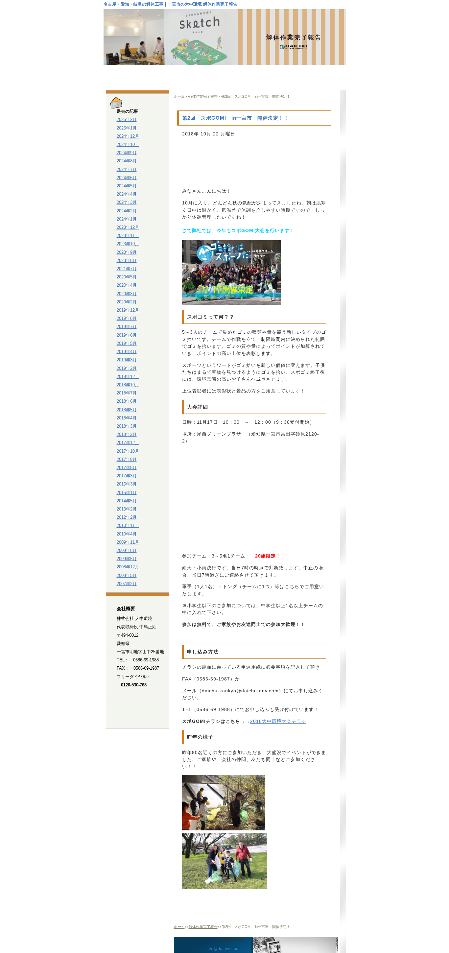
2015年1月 (127, 492)
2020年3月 (127, 293)
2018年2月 (127, 434)
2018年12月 (128, 376)
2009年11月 (128, 542)
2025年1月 (127, 128)
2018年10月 (128, 384)
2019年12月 (128, 310)
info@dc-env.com (223, 948)
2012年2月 (127, 517)
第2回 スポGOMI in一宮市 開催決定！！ (235, 118)
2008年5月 (127, 575)
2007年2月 (127, 583)
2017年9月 (127, 459)
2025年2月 (127, 119)
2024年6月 (127, 177)
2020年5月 (127, 276)
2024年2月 (127, 210)
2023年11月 (128, 235)
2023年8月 (127, 260)
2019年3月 (127, 359)
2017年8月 (127, 467)
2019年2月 (127, 368)
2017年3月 (127, 475)
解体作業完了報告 (203, 96)
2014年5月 (127, 500)
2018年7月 (127, 393)
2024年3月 (127, 202)
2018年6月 (127, 401)
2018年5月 (127, 409)
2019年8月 (127, 318)
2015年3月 (127, 484)
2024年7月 (127, 169)
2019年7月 (127, 326)
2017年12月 (128, 442)
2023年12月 (128, 227)
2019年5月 (127, 343)
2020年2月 (127, 301)
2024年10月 (128, 144)
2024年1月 (127, 219)
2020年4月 (127, 285)
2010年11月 (128, 525)
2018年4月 (127, 418)
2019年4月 (127, 351)
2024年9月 (127, 152)
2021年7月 (127, 268)
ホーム (179, 96)
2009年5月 (127, 558)
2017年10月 (128, 451)
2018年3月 (127, 426)
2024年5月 (127, 185)
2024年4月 (127, 194)
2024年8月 (127, 160)
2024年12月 (128, 136)
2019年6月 (127, 335)
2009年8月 (127, 550)
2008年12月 (128, 566)
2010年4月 (127, 534)
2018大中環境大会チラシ (278, 721)
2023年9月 (127, 252)
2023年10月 (128, 243)
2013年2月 (127, 509)
